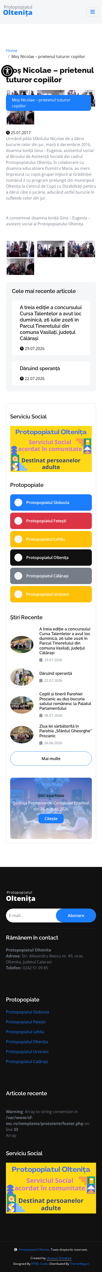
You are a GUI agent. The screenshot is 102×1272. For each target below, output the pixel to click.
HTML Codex (40, 1264)
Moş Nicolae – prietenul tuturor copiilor (50, 74)
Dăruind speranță (40, 368)
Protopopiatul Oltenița (27, 1041)
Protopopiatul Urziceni (27, 1051)
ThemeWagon (79, 1264)
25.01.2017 (20, 132)
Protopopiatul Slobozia (27, 1012)
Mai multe (51, 758)
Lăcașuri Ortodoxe (59, 1258)
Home (11, 50)
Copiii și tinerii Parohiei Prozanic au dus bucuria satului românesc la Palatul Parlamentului (65, 701)
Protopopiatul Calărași (27, 1061)
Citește (51, 818)
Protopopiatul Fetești (26, 1022)
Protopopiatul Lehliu (25, 1032)
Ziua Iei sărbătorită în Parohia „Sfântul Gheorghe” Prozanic (65, 731)
